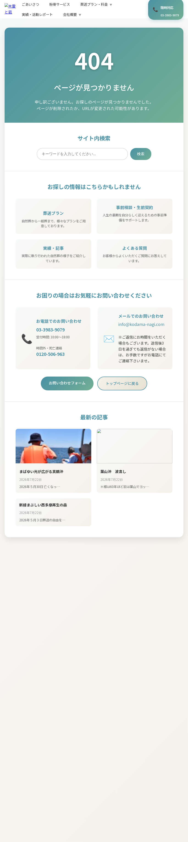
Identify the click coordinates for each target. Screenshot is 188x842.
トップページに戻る (122, 383)
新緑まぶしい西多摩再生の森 (43, 505)
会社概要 (70, 14)
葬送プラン (53, 213)
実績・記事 (53, 248)
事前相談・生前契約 (134, 207)
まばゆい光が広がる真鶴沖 (41, 471)
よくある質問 (134, 248)
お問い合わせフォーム (67, 383)
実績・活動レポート (37, 14)
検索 (140, 154)
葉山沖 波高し (113, 471)
